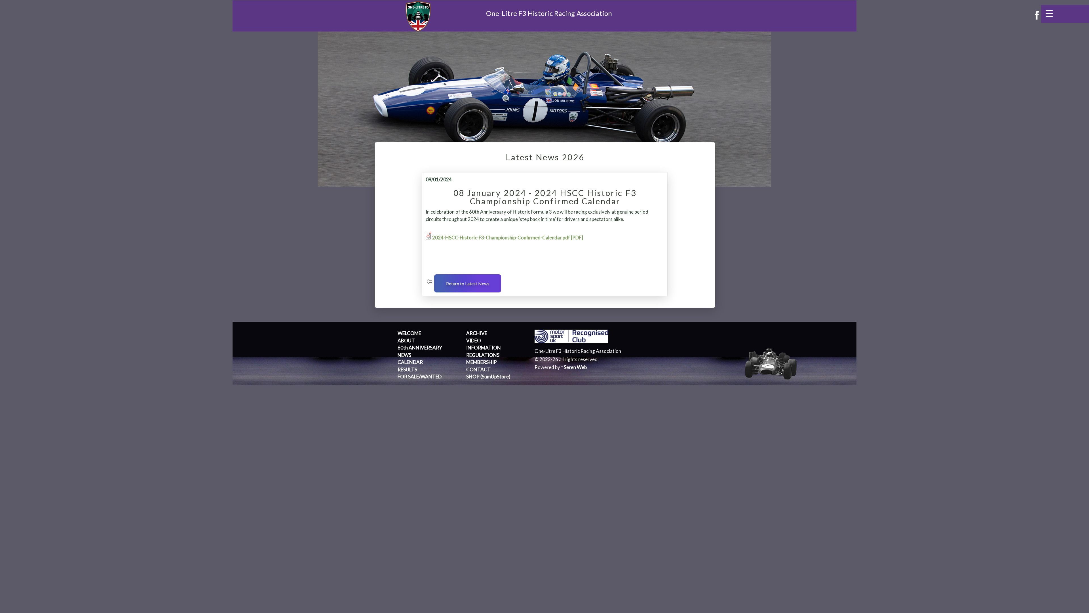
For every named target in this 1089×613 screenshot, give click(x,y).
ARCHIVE (476, 333)
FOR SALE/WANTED (420, 377)
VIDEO (473, 341)
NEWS (404, 355)
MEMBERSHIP (481, 362)
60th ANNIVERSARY (420, 348)
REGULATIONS (482, 355)
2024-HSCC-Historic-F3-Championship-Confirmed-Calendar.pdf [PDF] (507, 238)
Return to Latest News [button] (467, 283)
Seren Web (575, 367)
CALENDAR (410, 362)
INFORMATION (483, 348)
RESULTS (407, 369)
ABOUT (406, 341)
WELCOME (409, 333)
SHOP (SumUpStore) (488, 377)
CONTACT (478, 369)
